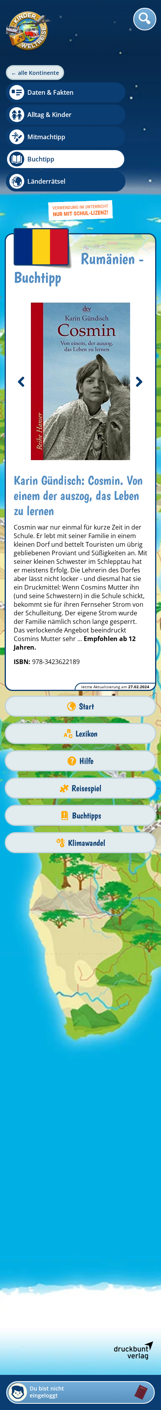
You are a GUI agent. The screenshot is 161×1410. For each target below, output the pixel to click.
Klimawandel (86, 843)
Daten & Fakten (50, 92)
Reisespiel (86, 788)
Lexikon (86, 733)
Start (86, 706)
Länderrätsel (46, 181)
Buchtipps (86, 815)
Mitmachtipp (46, 137)
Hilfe (86, 761)
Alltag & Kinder (49, 114)
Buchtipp (40, 159)
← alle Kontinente (35, 72)
